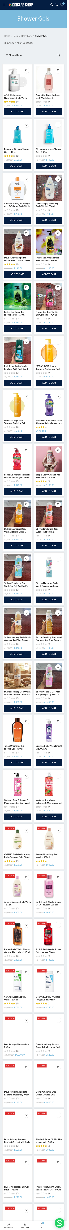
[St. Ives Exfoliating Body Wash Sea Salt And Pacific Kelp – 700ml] (17, 567)
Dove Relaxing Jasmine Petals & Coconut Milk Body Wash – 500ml (17, 1142)
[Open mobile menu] (4, 5)
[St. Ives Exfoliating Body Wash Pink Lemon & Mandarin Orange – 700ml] (49, 513)
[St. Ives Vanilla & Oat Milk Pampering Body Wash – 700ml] (49, 676)
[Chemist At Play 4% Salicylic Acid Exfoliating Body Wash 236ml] (17, 188)
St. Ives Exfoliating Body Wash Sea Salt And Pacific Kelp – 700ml (16, 586)
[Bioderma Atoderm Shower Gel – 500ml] (49, 133)
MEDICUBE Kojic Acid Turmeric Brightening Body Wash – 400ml (48, 369)
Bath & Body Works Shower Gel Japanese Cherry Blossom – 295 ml (49, 952)
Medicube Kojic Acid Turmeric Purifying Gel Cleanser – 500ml (14, 423)
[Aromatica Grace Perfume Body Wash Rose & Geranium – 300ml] (49, 79)
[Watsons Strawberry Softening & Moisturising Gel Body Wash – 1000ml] (49, 784)
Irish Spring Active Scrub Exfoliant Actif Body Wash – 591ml (17, 369)
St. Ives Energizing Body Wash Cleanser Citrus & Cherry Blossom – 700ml (15, 532)
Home (7, 36)
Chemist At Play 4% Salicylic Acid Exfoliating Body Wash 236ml (17, 206)
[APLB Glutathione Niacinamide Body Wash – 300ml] (17, 79)
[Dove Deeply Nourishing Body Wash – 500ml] (49, 188)
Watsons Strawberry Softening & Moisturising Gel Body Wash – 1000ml (49, 803)
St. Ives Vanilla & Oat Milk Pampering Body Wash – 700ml (48, 694)
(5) (49, 481)
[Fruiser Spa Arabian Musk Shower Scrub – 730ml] (49, 242)
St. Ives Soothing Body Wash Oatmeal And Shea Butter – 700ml (17, 694)
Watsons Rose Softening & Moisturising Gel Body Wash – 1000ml (17, 803)
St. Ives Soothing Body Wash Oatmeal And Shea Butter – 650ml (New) (49, 640)
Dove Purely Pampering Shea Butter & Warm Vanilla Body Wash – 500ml (17, 260)
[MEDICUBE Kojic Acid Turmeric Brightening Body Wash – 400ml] (49, 350)
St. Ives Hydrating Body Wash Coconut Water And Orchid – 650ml (48, 586)
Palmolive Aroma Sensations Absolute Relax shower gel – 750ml (49, 423)
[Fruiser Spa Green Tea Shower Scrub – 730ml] (17, 296)
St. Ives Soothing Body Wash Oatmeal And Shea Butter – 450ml (17, 640)
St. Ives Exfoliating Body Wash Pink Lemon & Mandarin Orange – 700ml (48, 532)
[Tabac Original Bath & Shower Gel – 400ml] (17, 730)
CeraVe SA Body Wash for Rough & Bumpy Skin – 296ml (48, 1000)
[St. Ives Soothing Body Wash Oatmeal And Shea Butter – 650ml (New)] (49, 621)
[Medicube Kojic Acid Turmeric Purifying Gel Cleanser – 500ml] (17, 405)
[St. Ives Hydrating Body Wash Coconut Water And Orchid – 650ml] (49, 567)
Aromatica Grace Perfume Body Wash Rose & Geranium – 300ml (48, 98)
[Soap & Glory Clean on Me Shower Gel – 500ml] (49, 459)
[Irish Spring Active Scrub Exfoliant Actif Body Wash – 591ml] (17, 350)
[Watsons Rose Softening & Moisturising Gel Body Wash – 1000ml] (17, 784)
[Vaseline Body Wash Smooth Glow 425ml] (49, 730)
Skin (16, 36)
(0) (49, 102)
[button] (17, 111)
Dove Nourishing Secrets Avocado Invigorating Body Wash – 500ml (48, 1047)
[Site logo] (21, 5)
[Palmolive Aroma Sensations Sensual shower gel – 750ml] (17, 459)
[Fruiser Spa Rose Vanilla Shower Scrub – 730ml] (49, 296)
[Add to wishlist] (26, 70)
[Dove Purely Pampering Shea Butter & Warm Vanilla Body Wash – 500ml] (17, 242)
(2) (17, 156)
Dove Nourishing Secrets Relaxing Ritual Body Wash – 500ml (17, 1095)
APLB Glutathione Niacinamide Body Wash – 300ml (16, 98)
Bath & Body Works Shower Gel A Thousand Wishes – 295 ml (49, 905)
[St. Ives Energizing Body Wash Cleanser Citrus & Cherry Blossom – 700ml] (17, 513)
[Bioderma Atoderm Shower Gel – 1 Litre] (17, 133)
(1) (17, 102)
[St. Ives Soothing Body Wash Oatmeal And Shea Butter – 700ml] (17, 676)
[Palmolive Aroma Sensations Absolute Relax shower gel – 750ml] (49, 405)
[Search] (52, 5)
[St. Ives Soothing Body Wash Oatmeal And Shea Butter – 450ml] (17, 621)
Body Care (26, 36)
